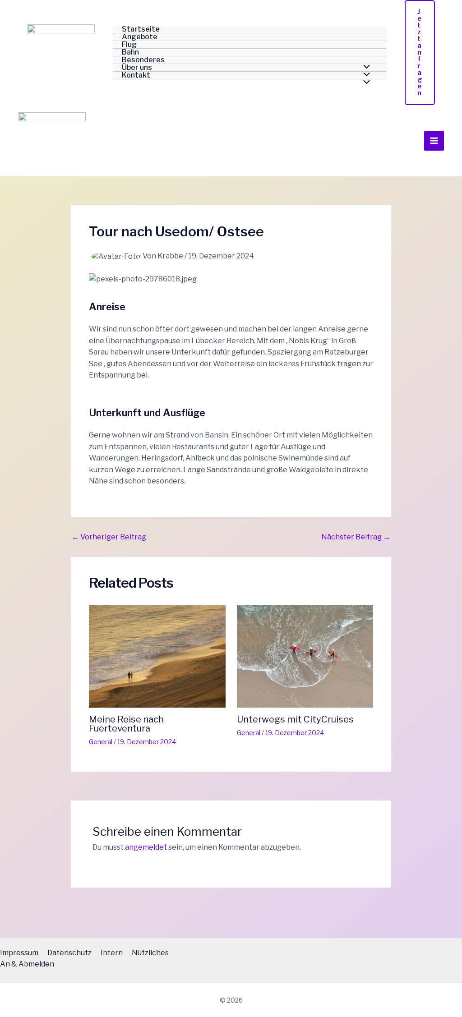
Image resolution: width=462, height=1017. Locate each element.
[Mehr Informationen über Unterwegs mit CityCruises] (305, 656)
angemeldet (146, 847)
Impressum (19, 952)
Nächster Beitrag (355, 537)
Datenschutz (69, 952)
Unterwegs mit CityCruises (295, 719)
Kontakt (136, 75)
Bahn (130, 52)
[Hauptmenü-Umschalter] (434, 141)
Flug (129, 45)
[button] (420, 52)
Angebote (139, 37)
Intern (112, 952)
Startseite (141, 29)
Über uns (137, 68)
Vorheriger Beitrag (109, 537)
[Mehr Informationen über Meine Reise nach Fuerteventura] (157, 656)
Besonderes (143, 60)
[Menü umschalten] (364, 83)
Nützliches (150, 952)
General (100, 741)
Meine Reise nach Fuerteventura (126, 724)
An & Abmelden (27, 964)
